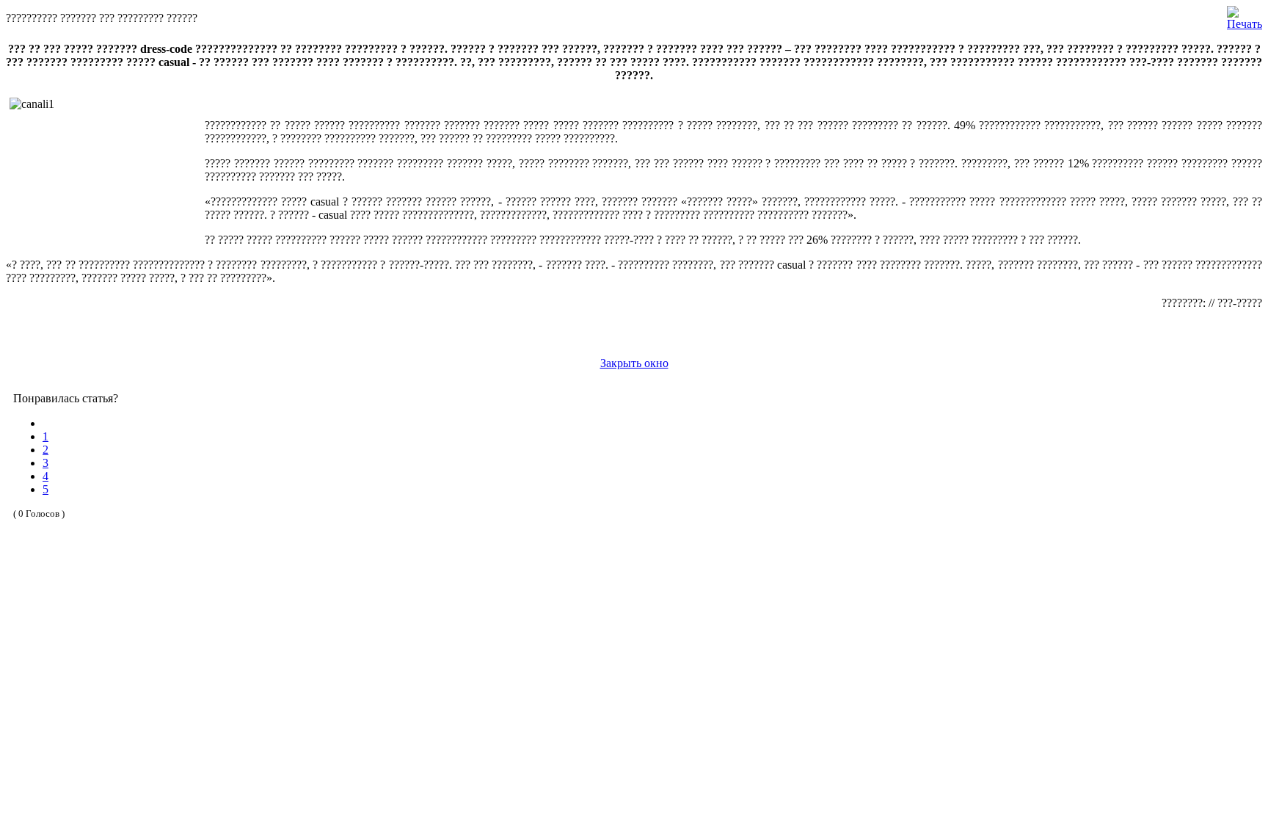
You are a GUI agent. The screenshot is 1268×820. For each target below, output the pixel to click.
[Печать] (1244, 14)
